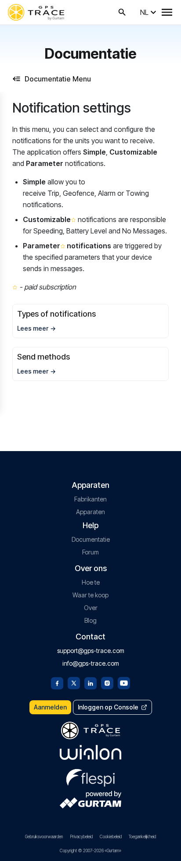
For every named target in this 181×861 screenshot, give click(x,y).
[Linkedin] (90, 682)
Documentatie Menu (58, 78)
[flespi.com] (90, 776)
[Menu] (167, 12)
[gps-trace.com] (36, 12)
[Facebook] (57, 682)
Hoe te (91, 582)
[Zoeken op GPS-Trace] (122, 12)
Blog (90, 620)
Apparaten (90, 511)
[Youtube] (124, 682)
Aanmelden (50, 707)
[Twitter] (74, 682)
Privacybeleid (81, 836)
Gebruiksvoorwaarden (44, 836)
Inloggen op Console (108, 707)
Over (91, 607)
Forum (90, 552)
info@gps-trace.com (90, 663)
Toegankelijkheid (142, 836)
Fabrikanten (90, 499)
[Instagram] (107, 682)
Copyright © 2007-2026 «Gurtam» (90, 850)
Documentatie (91, 539)
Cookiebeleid (111, 836)
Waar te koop (90, 595)
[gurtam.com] (90, 752)
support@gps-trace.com (90, 650)
